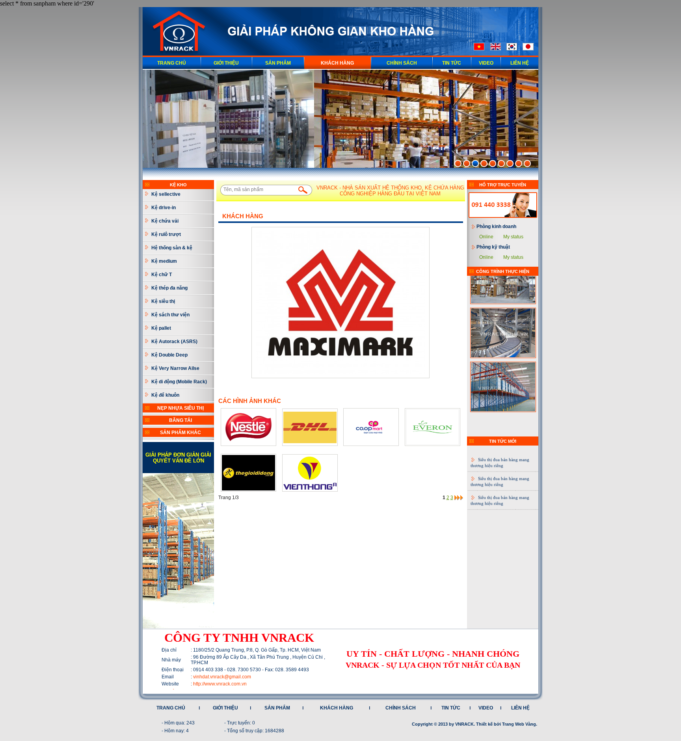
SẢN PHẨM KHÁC (180, 432)
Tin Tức (451, 63)
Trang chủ (171, 63)
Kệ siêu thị (163, 301)
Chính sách (402, 63)
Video (486, 63)
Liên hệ (519, 63)
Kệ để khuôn (165, 395)
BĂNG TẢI (180, 420)
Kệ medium (164, 261)
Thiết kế (484, 724)
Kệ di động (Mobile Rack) (179, 381)
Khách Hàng (336, 708)
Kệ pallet (161, 328)
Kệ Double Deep (169, 355)
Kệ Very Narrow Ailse (175, 368)
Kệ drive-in (163, 207)
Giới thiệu (226, 63)
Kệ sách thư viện (170, 315)
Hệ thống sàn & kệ (171, 248)
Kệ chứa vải (165, 221)
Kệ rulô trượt (166, 234)
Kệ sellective (165, 194)
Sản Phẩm (278, 63)
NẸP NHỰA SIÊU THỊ (180, 408)
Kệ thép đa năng (169, 288)
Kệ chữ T (161, 274)
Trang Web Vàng (519, 724)
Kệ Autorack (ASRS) (174, 341)
